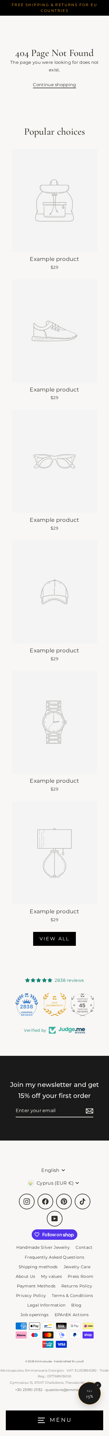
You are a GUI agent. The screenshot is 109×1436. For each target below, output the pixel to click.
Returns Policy (76, 1286)
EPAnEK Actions (72, 1314)
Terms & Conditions (72, 1295)
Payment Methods (36, 1286)
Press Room (80, 1276)
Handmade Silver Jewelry (43, 1247)
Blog (76, 1305)
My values (51, 1276)
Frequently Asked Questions (54, 1257)
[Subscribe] (88, 1110)
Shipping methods (38, 1266)
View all (55, 938)
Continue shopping (54, 84)
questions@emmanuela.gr (69, 1390)
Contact (84, 1247)
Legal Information (46, 1305)
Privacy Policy (31, 1295)
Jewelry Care (77, 1266)
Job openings (34, 1314)
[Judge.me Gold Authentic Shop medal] (54, 1004)
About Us (25, 1276)
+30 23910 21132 (29, 1390)
